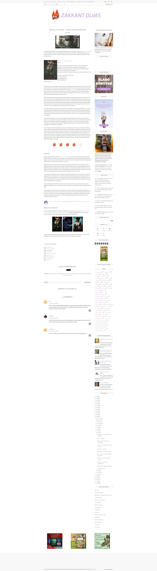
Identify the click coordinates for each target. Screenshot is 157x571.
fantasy (103, 294)
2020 (97, 407)
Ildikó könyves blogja (99, 504)
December (99, 418)
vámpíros (97, 304)
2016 (96, 278)
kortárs (101, 286)
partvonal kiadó (104, 314)
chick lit (108, 306)
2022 (97, 403)
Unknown (51, 329)
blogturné (52, 273)
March (98, 470)
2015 (49, 273)
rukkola (105, 296)
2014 (101, 276)
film (109, 284)
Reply (90, 310)
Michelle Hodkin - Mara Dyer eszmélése (104, 466)
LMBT (108, 316)
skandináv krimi (98, 308)
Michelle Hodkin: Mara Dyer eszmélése (64, 60)
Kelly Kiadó (97, 310)
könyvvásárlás (98, 300)
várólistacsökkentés (105, 280)
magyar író (97, 280)
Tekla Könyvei (49, 251)
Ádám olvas (97, 490)
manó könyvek (98, 292)
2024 (97, 400)
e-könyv (96, 316)
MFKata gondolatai (50, 256)
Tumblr (97, 230)
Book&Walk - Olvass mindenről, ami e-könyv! (103, 495)
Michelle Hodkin (74, 89)
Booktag (46, 1)
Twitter (97, 235)
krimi (109, 278)
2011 (97, 481)
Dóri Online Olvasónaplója (100, 500)
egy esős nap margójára (104, 382)
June (98, 429)
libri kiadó (105, 282)
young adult (104, 302)
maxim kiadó (97, 284)
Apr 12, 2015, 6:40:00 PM (53, 318)
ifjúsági (61, 273)
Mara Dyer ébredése (86, 51)
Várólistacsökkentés (89, 1)
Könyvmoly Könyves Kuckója (100, 514)
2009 (96, 306)
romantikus (103, 274)
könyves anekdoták (100, 438)
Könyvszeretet (50, 258)
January (98, 474)
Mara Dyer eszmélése (64, 156)
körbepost (105, 308)
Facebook (103, 235)
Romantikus (80, 1)
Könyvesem (97, 512)
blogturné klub (57, 273)
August (98, 425)
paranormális (65, 275)
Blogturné (52, 1)
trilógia (69, 275)
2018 (97, 411)
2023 (97, 401)
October (98, 421)
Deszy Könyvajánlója (51, 248)
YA (71, 275)
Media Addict (49, 247)
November (99, 420)
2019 (97, 409)
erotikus (108, 288)
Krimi (64, 1)
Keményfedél (97, 509)
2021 (97, 405)
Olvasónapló (97, 524)
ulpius (96, 286)
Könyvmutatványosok (99, 519)
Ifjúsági (59, 1)
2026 (97, 396)
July (98, 427)
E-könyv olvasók (98, 502)
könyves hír (107, 312)
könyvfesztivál (104, 310)
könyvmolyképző (72, 273)
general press (97, 298)
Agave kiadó (97, 290)
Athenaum (97, 312)
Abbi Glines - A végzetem (102, 449)
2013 (100, 282)
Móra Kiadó (102, 306)
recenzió (96, 288)
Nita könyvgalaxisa (98, 522)
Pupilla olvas (97, 527)
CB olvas (49, 259)
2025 (97, 398)
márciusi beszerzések (101, 468)
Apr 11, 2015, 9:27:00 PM (53, 303)
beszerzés (107, 286)
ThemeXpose (93, 569)
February (99, 472)
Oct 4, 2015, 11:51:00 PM (53, 331)
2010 (103, 290)
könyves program (98, 296)
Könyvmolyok (97, 517)
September (99, 423)
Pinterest (103, 230)
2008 (102, 304)
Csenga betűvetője (98, 497)
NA (101, 312)
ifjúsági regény (66, 273)
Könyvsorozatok (71, 1)
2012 (104, 292)
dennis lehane (108, 304)
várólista (104, 284)
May (98, 430)
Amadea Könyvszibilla (99, 492)
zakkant (51, 316)
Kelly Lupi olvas (50, 255)
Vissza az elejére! (108, 569)
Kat (50, 301)
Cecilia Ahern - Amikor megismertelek (104, 451)
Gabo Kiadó (97, 294)
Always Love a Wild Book (51, 253)
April (98, 432)
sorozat (96, 274)
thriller (102, 288)
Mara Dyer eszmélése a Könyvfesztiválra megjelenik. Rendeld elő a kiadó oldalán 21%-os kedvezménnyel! (69, 201)
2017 (97, 412)
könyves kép (106, 300)
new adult (97, 302)
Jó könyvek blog (98, 507)
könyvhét (97, 314)
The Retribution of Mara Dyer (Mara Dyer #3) (59, 212)
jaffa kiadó (103, 316)
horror (104, 298)
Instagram (109, 230)
